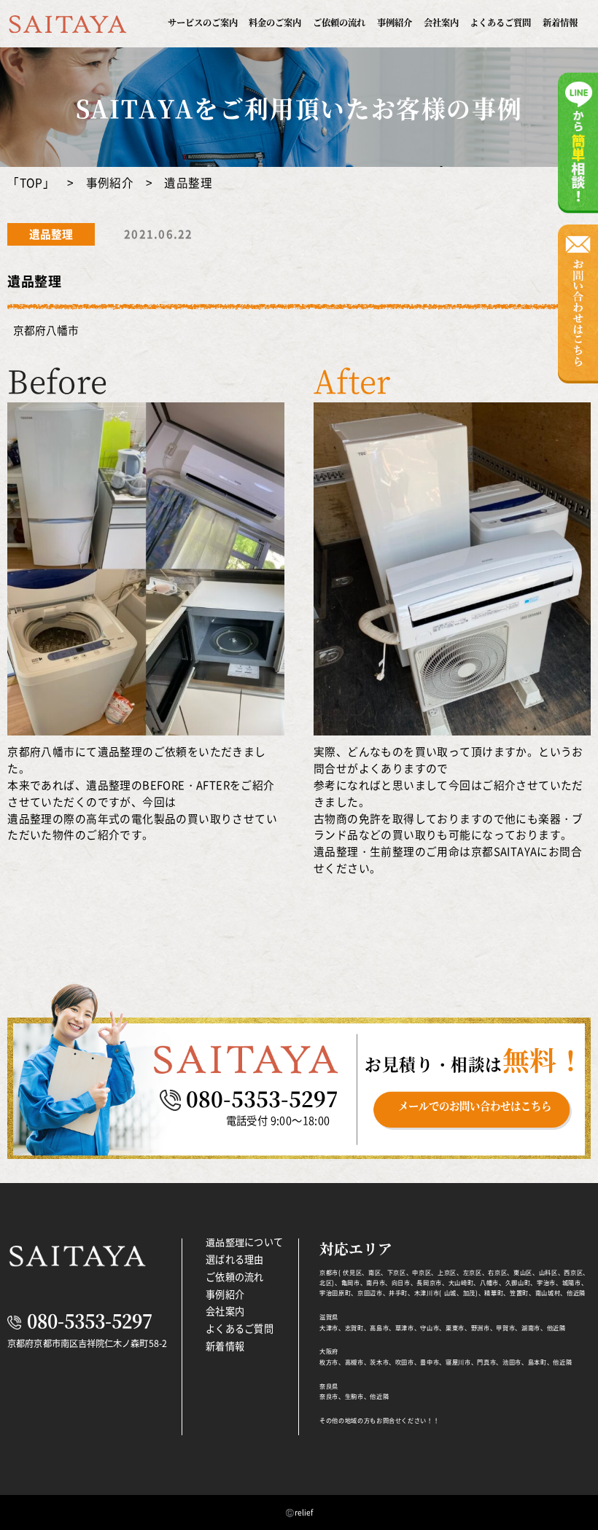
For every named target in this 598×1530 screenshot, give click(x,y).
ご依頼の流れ (339, 22)
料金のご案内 (275, 22)
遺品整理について (245, 1242)
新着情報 (560, 22)
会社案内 (441, 22)
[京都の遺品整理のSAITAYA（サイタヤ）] (67, 25)
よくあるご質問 (500, 22)
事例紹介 (394, 22)
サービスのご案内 (203, 22)
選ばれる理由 (235, 1259)
